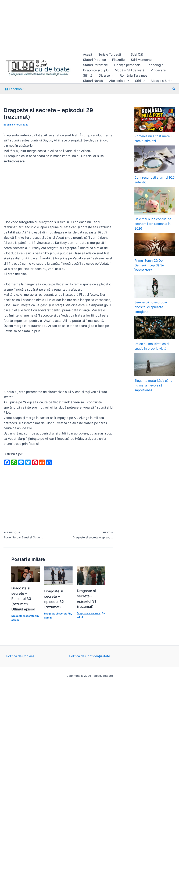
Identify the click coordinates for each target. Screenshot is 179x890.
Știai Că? (137, 54)
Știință (87, 75)
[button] (122, 54)
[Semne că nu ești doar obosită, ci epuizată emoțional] (154, 286)
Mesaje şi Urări (161, 81)
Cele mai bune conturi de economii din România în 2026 (152, 223)
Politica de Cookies (20, 656)
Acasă (87, 54)
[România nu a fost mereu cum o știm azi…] (154, 119)
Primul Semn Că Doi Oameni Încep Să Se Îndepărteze (149, 265)
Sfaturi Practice (94, 60)
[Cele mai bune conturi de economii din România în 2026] (154, 201)
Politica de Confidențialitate (89, 656)
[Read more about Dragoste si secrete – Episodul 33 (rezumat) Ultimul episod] (25, 574)
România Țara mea (133, 75)
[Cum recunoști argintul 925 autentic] (154, 159)
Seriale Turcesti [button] (109, 54)
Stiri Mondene (141, 60)
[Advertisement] (89, 25)
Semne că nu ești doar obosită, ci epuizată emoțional (150, 307)
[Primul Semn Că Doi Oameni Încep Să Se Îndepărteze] (154, 244)
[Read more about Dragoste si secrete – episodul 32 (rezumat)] (58, 576)
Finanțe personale (127, 65)
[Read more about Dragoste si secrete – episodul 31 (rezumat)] (91, 575)
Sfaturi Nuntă (93, 81)
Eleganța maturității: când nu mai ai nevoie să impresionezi (153, 385)
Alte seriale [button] (117, 81)
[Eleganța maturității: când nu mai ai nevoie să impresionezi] (154, 364)
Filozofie (118, 60)
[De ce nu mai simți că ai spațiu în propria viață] (154, 327)
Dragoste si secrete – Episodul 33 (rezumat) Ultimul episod (23, 598)
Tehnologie (155, 65)
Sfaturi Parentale (95, 65)
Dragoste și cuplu (96, 70)
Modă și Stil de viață (129, 70)
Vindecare (158, 70)
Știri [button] (138, 81)
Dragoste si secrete (22, 615)
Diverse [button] (104, 75)
